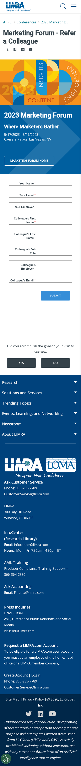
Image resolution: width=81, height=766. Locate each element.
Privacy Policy (33, 699)
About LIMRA (13, 434)
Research (10, 382)
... (11, 22)
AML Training (16, 562)
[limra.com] (18, 6)
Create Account (16, 675)
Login (35, 675)
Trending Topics (17, 403)
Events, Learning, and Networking (32, 413)
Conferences (26, 22)
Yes (21, 363)
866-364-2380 (14, 574)
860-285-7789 (26, 488)
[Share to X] (7, 49)
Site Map (13, 699)
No (55, 363)
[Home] (4, 22)
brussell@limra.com (19, 631)
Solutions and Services (22, 392)
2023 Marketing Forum (54, 22)
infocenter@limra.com (31, 544)
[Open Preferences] (6, 759)
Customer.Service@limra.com (26, 494)
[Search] (63, 6)
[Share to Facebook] (15, 49)
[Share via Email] (31, 49)
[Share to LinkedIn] (23, 49)
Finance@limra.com (29, 592)
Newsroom (12, 423)
